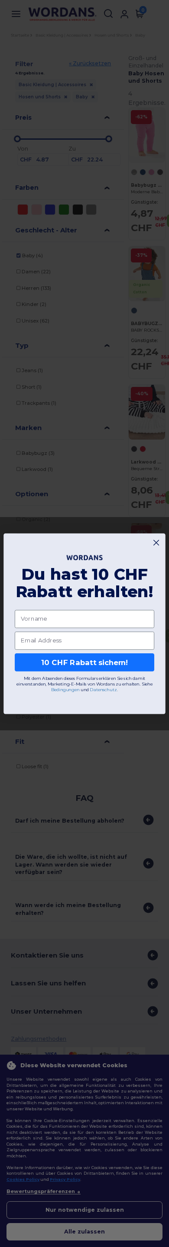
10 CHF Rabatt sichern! (84, 662)
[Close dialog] (156, 542)
